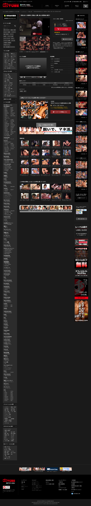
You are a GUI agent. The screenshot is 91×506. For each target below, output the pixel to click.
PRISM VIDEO (6, 330)
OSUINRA (6, 324)
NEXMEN (6, 258)
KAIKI (6, 395)
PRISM (6, 331)
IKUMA (12, 397)
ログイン (86, 1)
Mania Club (7, 125)
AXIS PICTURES (7, 270)
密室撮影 (6, 418)
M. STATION (7, 134)
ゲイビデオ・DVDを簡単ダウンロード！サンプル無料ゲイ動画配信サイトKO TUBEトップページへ (11, 5)
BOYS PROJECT (8, 142)
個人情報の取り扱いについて (76, 482)
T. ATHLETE (7, 131)
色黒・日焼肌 (7, 454)
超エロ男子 (7, 147)
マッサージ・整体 (7, 40)
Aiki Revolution (7, 273)
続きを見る (83, 47)
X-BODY (6, 115)
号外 (11, 130)
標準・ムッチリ (7, 81)
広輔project (6, 232)
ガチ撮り (12, 119)
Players (6, 328)
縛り (25, 91)
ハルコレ (5, 219)
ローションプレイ (8, 415)
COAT (12, 160)
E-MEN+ (5, 172)
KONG (5, 314)
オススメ (23, 487)
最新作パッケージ (24, 486)
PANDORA (7, 113)
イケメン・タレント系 (8, 84)
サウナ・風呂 (7, 411)
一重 (5, 455)
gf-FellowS (7, 169)
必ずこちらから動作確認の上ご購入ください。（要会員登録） (62, 87)
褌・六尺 (6, 439)
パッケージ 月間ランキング (37, 487)
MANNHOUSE (7, 192)
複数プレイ (13, 53)
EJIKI (6, 319)
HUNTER (6, 126)
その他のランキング (81, 197)
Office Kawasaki (7, 374)
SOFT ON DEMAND (8, 336)
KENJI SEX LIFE (7, 245)
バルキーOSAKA (8, 264)
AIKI (5, 391)
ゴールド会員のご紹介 (50, 484)
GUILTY (12, 189)
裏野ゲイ (5, 226)
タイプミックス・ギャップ (9, 91)
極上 (11, 134)
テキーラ (6, 366)
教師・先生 (6, 433)
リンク (72, 491)
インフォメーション (62, 487)
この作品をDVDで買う (47, 125)
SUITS (6, 114)
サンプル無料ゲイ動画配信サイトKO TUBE (11, 11)
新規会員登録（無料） (78, 1)
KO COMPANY (7, 106)
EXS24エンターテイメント (9, 248)
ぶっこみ (6, 146)
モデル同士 (6, 408)
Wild (11, 306)
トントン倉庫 (6, 242)
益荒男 (12, 143)
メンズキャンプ (7, 267)
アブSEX (12, 146)
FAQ (59, 485)
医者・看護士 (13, 433)
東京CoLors (6, 358)
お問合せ (73, 487)
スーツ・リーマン (7, 38)
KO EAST (6, 140)
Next (48, 27)
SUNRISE (6, 151)
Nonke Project (7, 203)
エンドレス (13, 147)
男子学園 (12, 121)
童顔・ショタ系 (7, 87)
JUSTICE (5, 188)
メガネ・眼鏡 (7, 440)
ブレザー (12, 436)
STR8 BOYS (6, 209)
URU (12, 400)
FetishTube (6, 346)
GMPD (5, 36)
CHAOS (6, 144)
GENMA (5, 308)
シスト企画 (6, 362)
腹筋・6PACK (6, 34)
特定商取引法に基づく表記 (76, 485)
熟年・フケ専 (13, 62)
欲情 (11, 213)
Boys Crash (7, 148)
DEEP (6, 109)
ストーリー (61, 69)
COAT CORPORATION (8, 159)
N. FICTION (13, 125)
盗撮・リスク (7, 56)
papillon (6, 289)
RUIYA (6, 393)
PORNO (6, 191)
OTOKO (12, 133)
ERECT (5, 294)
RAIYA (6, 392)
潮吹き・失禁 (13, 29)
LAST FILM (7, 275)
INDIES (6, 110)
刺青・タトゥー (7, 458)
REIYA (12, 399)
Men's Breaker (7, 200)
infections (12, 126)
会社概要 (73, 484)
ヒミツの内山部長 (8, 224)
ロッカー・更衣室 (8, 417)
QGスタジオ (6, 383)
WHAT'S (6, 306)
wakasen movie (7, 216)
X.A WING (6, 170)
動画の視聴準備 (62, 484)
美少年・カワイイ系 (8, 85)
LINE (12, 111)
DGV (5, 389)
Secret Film (13, 113)
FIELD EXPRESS (7, 300)
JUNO (12, 122)
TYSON (12, 127)
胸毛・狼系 (6, 452)
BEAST (6, 107)
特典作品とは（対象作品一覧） (61, 34)
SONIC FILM (13, 131)
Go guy (6, 122)
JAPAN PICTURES (7, 311)
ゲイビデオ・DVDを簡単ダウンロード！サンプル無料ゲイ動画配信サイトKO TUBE (17, 1)
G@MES (5, 303)
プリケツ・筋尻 (10, 36)
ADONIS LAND (7, 165)
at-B (11, 169)
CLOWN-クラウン (7, 343)
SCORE (6, 130)
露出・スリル (13, 56)
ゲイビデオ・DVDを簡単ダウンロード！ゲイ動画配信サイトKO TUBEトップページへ (9, 480)
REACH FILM (6, 206)
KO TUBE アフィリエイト (76, 489)
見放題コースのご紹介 (63, 489)
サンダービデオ (8, 369)
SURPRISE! (7, 123)
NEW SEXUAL (7, 338)
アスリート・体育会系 (8, 82)
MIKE (12, 392)
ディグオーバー (7, 235)
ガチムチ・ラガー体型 (8, 78)
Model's (12, 123)
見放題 (22, 489)
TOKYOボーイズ (8, 150)
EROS (12, 109)
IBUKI (12, 393)
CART (85, 6)
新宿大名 (5, 355)
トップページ (47, 6)
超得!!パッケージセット (8, 380)
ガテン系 (13, 40)
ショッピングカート (62, 480)
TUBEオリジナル (7, 44)
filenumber (7, 265)
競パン (13, 38)
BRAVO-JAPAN (7, 153)
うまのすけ (7, 143)
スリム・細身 (7, 74)
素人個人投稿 (6, 352)
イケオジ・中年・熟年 (8, 88)
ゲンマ (6, 309)
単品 (22, 483)
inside (6, 186)
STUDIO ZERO (7, 137)
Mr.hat (5, 371)
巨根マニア (7, 213)
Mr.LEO (12, 372)
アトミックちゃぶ (8, 367)
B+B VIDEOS (6, 283)
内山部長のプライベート (8, 223)
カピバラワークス (7, 229)
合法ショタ (7, 117)
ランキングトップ (35, 481)
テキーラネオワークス (8, 365)
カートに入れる (64, 29)
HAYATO (6, 397)
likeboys (5, 320)
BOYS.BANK (6, 156)
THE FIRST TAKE (8, 212)
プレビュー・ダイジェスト (9, 66)
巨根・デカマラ (6, 29)
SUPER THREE (7, 339)
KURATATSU (7, 162)
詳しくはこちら (81, 218)
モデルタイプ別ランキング (36, 490)
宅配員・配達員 (7, 430)
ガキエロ (6, 121)
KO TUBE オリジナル (8, 105)
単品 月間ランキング (35, 484)
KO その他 (7, 133)
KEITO (12, 396)
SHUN (12, 391)
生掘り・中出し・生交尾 (9, 60)
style (11, 305)
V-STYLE (12, 144)
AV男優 (12, 440)
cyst (5, 363)
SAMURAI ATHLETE (8, 249)
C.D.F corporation (7, 164)
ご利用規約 (73, 480)
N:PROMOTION (7, 255)
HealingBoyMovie (7, 182)
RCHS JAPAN (6, 333)
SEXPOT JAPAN (8, 250)
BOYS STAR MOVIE (8, 280)
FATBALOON (7, 298)
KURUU (6, 111)
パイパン (11, 34)
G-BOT (5, 178)
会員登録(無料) (42, 51)
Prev (20, 27)
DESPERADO (6, 286)
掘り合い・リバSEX (8, 421)
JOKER (12, 110)
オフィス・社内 (7, 412)
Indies (12, 129)
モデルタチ (13, 408)
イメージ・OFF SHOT (9, 65)
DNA (5, 317)
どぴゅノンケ (7, 118)
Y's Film (5, 377)
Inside (5, 185)
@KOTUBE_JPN (76, 493)
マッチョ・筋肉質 (8, 77)
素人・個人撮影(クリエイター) (10, 95)
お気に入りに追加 (68, 39)
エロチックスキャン (8, 195)
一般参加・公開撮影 (7, 42)
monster (12, 148)
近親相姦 (12, 418)
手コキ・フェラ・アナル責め (10, 59)
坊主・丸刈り (13, 452)
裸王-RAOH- (13, 115)
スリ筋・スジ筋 (7, 75)
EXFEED (12, 162)
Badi (5, 277)
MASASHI (6, 399)
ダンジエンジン (7, 386)
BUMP (12, 107)
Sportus (6, 127)
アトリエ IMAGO (8, 194)
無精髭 (21, 91)
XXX (5, 119)
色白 (12, 454)
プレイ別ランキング (35, 488)
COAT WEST (7, 160)
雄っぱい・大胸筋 (8, 449)
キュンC (12, 138)
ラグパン (12, 437)
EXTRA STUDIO (7, 297)
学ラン (6, 436)
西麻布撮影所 (6, 261)
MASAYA (6, 396)
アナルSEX (6, 53)
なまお (5, 238)
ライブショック (8, 198)
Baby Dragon (7, 253)
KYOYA (6, 400)
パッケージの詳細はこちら (61, 111)
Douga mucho (6, 291)
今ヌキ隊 (6, 138)
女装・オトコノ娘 (8, 94)
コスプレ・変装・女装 (8, 63)
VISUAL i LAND (8, 168)
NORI (12, 395)
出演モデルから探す (7, 99)
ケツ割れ (12, 439)
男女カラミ (6, 62)
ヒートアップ (7, 196)
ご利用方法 (61, 482)
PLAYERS (6, 327)
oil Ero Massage (8, 214)
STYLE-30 (6, 349)
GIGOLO (6, 129)
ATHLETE (12, 210)
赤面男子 (5, 175)
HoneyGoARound (8, 252)
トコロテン (6, 407)
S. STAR (12, 114)
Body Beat (13, 186)
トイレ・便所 (13, 411)
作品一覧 (30, 11)
